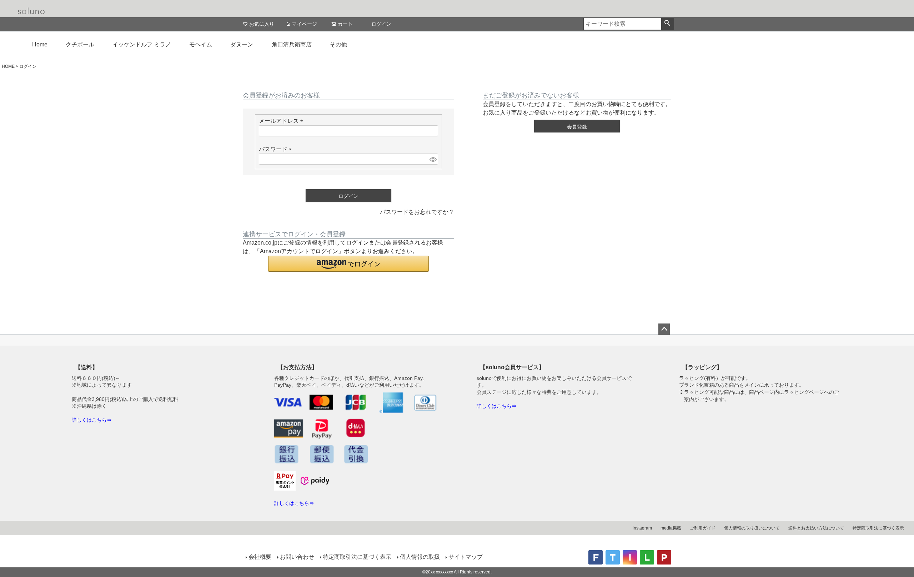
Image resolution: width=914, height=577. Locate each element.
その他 (338, 44)
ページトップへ (664, 329)
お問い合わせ (297, 557)
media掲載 (671, 528)
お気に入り (261, 24)
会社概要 (259, 557)
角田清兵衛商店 (292, 44)
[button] (348, 264)
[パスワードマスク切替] (433, 159)
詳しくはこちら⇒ (92, 420)
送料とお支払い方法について (816, 528)
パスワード (277, 149)
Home (39, 44)
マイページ (304, 24)
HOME (8, 66)
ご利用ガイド (702, 528)
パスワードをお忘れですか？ (417, 212)
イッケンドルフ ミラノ (141, 44)
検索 (667, 24)
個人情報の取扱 (420, 557)
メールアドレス (282, 121)
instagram (642, 528)
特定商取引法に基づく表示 (878, 528)
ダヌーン (241, 44)
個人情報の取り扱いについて (752, 528)
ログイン (381, 24)
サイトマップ (465, 557)
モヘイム (200, 44)
